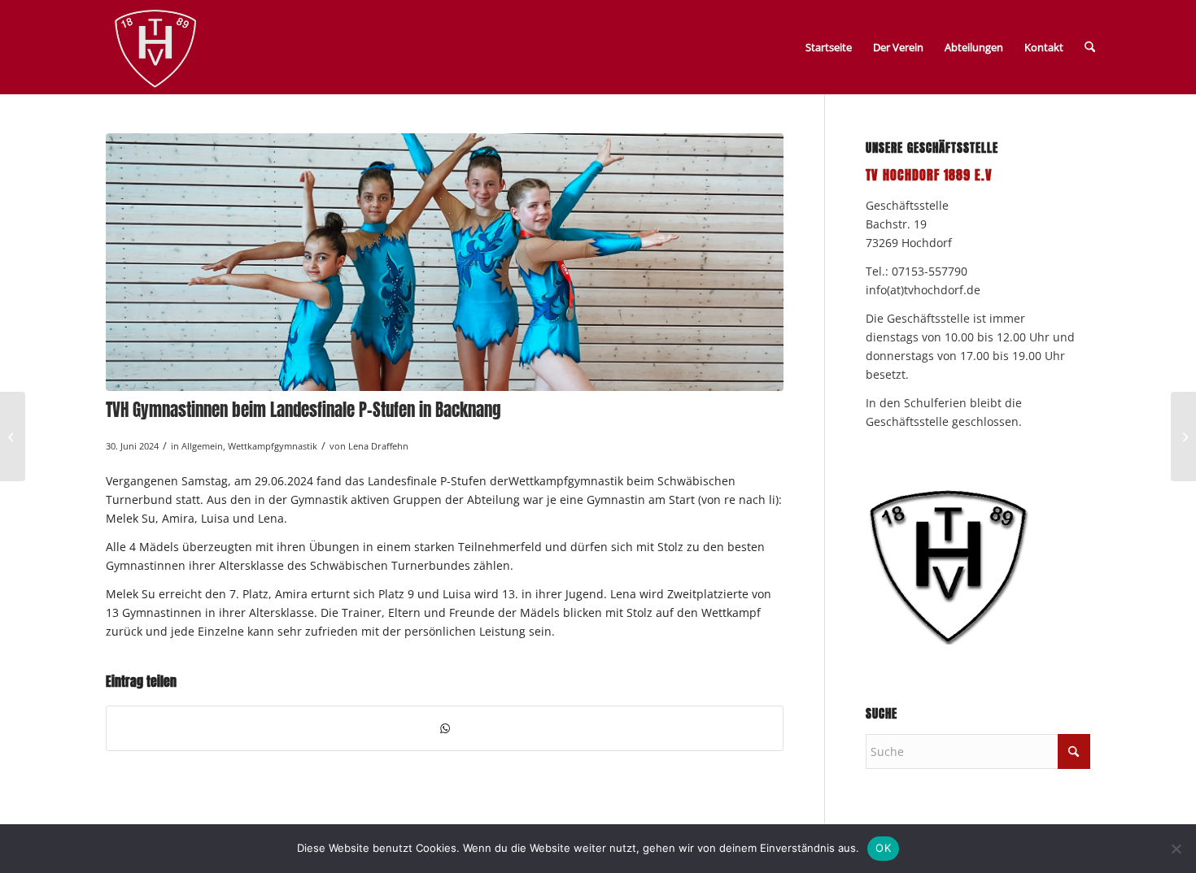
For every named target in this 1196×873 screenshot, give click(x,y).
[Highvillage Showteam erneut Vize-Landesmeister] (12, 436)
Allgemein (202, 446)
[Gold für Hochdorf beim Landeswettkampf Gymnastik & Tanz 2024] (1183, 436)
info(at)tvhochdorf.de (923, 290)
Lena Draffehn (378, 446)
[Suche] (1090, 47)
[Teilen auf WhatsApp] (445, 728)
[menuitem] (1090, 47)
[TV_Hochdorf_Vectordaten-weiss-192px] (155, 50)
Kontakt (1043, 47)
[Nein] (1176, 848)
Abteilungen (974, 47)
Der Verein (898, 47)
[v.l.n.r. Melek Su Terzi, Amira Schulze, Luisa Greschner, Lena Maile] (445, 262)
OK (883, 847)
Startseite (828, 47)
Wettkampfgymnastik (272, 446)
